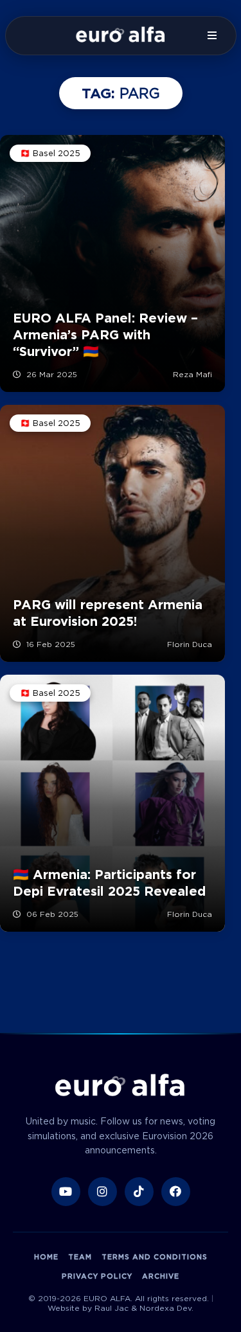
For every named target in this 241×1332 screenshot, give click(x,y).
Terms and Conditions (155, 1256)
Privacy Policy (97, 1276)
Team (80, 1256)
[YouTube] (65, 1191)
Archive (160, 1276)
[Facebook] (175, 1191)
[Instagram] (102, 1191)
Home (46, 1256)
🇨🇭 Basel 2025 (50, 153)
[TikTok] (139, 1191)
